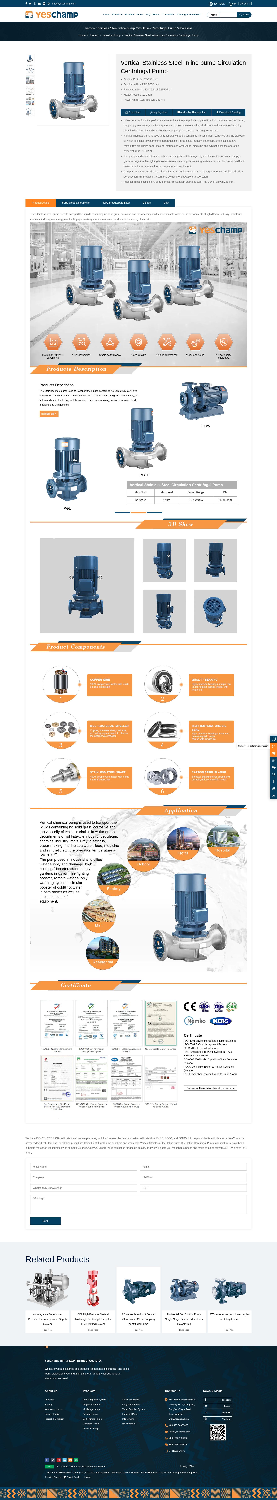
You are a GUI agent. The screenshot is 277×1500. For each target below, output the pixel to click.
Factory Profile (52, 1414)
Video (140, 14)
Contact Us (168, 14)
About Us (117, 14)
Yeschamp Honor (53, 1409)
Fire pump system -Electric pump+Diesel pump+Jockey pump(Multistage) (92, 1466)
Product (129, 14)
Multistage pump (91, 1409)
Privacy (87, 1477)
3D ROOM (219, 3)
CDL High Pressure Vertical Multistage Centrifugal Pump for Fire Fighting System (47, 1319)
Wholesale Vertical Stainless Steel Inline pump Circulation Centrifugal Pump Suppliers (155, 1472)
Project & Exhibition (54, 1419)
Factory (48, 1404)
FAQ (148, 14)
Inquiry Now (160, 112)
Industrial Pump (112, 35)
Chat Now (134, 112)
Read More (47, 1330)
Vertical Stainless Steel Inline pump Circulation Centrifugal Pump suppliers (79, 1143)
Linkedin (226, 1412)
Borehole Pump (91, 1428)
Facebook (225, 1400)
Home (106, 14)
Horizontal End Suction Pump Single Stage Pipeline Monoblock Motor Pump (139, 1319)
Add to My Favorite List (193, 112)
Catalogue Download (188, 14)
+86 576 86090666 (178, 1425)
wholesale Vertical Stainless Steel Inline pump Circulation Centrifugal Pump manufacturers (179, 1143)
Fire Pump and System (94, 1399)
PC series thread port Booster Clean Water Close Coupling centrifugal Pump (93, 1319)
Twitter (227, 1406)
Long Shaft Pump (131, 1404)
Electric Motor (129, 1423)
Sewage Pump (90, 1414)
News (156, 14)
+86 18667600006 (178, 1438)
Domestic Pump (91, 1423)
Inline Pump (128, 1419)
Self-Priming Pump (92, 1419)
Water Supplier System (133, 1409)
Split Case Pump (130, 1399)
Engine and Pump (92, 1404)
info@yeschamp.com (64, 3)
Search (246, 15)
